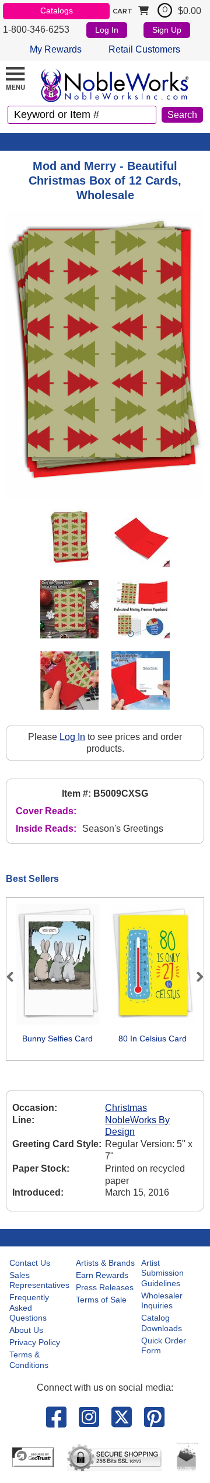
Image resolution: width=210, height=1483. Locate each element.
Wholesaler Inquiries (162, 1301)
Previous (15, 976)
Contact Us (29, 1262)
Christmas (126, 1108)
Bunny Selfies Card (57, 1038)
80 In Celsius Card (152, 1038)
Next (195, 976)
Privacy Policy (34, 1342)
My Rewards (56, 49)
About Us (26, 1330)
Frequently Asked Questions (29, 1307)
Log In (106, 29)
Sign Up (166, 29)
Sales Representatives (39, 1280)
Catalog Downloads (161, 1323)
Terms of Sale (101, 1299)
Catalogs (56, 10)
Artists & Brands (105, 1262)
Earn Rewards (102, 1275)
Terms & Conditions (28, 1360)
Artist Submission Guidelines (162, 1273)
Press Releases (105, 1287)
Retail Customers (144, 49)
